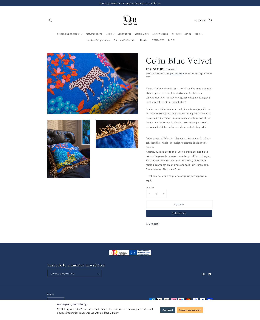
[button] (50, 20)
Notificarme (179, 213)
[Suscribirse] (98, 273)
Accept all (167, 310)
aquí (148, 180)
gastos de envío (177, 74)
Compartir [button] (154, 223)
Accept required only (190, 310)
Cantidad (150, 187)
